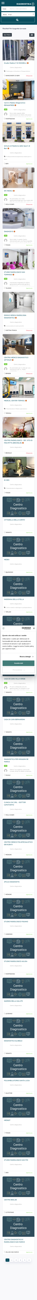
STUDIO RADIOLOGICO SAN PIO (16, 1160)
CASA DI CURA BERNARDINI (14, 719)
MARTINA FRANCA (11, 330)
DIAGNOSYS (9, 231)
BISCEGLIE (9, 453)
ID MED (6, 480)
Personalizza (17, 670)
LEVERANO (9, 1013)
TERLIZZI (8, 612)
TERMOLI (8, 413)
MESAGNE (9, 854)
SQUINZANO (9, 572)
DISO (7, 1172)
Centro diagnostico (16, 67)
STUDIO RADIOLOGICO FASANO (16, 922)
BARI (7, 163)
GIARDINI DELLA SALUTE (13, 1001)
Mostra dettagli (25, 656)
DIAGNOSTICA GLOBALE (13, 1041)
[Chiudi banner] (34, 628)
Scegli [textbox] (10, 14)
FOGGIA (8, 245)
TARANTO (9, 532)
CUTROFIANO (10, 1212)
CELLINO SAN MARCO (12, 1252)
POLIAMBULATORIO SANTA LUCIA (17, 1080)
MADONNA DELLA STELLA (14, 599)
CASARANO (9, 934)
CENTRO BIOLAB (10, 1200)
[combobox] (18, 14)
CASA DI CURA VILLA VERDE (14, 679)
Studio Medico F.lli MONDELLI (15, 63)
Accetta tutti (18, 663)
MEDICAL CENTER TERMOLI (14, 401)
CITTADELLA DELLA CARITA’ (14, 520)
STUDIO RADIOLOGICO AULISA (15, 961)
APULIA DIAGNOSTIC (12, 882)
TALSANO (8, 288)
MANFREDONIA (10, 119)
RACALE (8, 775)
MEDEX (6, 560)
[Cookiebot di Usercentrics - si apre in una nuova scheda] (23, 628)
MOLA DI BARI (10, 204)
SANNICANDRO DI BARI (13, 75)
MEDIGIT (7, 1120)
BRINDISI (8, 373)
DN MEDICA (8, 191)
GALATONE (9, 1093)
